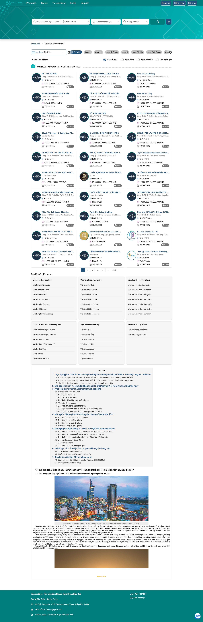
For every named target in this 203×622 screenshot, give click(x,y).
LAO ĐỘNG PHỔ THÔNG (51, 113)
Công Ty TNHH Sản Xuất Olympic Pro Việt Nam (106, 96)
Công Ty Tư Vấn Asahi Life (52, 96)
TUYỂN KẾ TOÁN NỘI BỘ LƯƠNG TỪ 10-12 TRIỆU (153, 192)
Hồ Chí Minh (75, 52)
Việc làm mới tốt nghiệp (41, 285)
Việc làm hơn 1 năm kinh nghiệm (139, 290)
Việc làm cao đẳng (87, 335)
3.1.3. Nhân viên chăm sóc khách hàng (72, 400)
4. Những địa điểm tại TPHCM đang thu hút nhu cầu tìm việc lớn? (82, 414)
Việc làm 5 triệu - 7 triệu (88, 299)
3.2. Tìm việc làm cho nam (65, 403)
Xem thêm (101, 576)
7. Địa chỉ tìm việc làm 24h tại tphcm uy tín (72, 457)
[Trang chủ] (14, 3)
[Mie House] (84, 255)
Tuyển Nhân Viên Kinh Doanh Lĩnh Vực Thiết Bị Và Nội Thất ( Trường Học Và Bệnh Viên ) (153, 153)
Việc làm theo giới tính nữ (137, 335)
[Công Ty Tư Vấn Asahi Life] (36, 97)
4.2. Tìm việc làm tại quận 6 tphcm (68, 420)
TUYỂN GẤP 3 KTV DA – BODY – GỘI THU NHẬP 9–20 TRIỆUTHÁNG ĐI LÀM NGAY (58, 173)
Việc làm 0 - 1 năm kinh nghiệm (139, 285)
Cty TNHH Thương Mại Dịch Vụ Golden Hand (106, 235)
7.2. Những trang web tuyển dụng (68, 463)
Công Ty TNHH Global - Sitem (149, 215)
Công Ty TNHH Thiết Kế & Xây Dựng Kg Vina (153, 195)
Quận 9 (125, 52)
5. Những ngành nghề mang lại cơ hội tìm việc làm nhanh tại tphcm (83, 428)
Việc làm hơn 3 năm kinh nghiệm (139, 309)
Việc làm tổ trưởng (39, 309)
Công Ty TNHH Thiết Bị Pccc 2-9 (103, 156)
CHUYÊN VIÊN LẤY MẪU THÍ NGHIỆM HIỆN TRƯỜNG (153, 133)
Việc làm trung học (87, 344)
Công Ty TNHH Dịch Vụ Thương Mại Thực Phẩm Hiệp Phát (58, 254)
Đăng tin (166, 3)
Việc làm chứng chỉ (87, 349)
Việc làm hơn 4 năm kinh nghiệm (139, 314)
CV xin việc (31, 3)
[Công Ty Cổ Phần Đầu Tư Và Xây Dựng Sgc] (131, 137)
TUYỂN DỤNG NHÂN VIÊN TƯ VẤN (56, 94)
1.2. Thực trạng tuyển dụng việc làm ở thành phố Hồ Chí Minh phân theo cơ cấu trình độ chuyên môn (94, 380)
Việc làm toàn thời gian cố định (44, 330)
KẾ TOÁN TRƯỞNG (49, 74)
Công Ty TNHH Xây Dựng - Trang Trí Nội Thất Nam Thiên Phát (106, 77)
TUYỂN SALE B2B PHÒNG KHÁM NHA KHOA (153, 173)
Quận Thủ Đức (112, 52)
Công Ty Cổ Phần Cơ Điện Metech (150, 96)
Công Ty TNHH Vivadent (146, 175)
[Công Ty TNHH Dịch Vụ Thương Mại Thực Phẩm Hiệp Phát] (36, 255)
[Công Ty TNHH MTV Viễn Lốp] (84, 117)
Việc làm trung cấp (87, 354)
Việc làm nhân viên (39, 295)
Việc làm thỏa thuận (87, 285)
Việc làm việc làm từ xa (41, 359)
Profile (73, 3)
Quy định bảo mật (137, 598)
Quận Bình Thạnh (154, 52)
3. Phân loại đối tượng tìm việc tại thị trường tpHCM (76, 389)
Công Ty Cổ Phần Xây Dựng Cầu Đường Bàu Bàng (153, 116)
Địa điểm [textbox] (47, 52)
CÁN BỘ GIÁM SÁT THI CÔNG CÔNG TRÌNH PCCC (106, 153)
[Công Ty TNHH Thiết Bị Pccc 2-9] (84, 156)
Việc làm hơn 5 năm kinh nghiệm (139, 299)
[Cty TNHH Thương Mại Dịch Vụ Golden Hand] (84, 235)
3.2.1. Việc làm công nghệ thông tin (71, 406)
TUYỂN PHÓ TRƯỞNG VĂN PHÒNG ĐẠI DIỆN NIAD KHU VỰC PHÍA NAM (58, 192)
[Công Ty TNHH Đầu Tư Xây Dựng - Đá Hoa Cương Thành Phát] (131, 235)
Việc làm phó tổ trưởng (41, 304)
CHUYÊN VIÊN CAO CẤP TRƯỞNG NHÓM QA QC (58, 153)
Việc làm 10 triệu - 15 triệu (89, 309)
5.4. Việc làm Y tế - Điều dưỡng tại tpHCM (71, 446)
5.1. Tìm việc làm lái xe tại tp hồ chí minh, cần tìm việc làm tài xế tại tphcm (84, 431)
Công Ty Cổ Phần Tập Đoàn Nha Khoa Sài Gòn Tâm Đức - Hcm (106, 215)
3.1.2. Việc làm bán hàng (66, 397)
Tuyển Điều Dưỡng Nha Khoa (101, 212)
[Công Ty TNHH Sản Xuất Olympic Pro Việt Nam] (84, 97)
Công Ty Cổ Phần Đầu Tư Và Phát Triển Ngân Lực (58, 195)
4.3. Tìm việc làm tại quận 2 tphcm (68, 423)
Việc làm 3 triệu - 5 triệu (88, 295)
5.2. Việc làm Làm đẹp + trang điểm (69, 440)
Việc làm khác (38, 354)
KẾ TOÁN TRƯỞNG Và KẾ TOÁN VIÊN (104, 94)
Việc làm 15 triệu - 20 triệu (89, 314)
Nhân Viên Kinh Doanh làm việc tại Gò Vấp (106, 232)
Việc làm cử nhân (86, 359)
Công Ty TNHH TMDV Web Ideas (150, 254)
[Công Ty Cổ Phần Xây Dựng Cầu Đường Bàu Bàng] (131, 117)
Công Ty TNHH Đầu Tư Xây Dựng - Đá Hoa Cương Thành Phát (153, 235)
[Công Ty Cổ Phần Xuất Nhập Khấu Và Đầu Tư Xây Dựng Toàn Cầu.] (131, 77)
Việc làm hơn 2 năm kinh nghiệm (139, 295)
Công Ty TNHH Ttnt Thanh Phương (151, 156)
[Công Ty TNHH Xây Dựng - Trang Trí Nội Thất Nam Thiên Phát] (84, 77)
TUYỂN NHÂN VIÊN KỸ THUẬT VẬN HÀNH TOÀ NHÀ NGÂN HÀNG (58, 232)
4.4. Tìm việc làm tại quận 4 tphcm (68, 426)
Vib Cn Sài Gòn (48, 136)
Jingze (92, 175)
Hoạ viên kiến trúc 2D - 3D (147, 232)
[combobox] (75, 21)
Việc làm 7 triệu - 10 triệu (89, 304)
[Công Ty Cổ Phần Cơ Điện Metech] (131, 97)
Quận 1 (88, 52)
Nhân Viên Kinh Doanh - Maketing (55, 212)
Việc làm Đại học (86, 330)
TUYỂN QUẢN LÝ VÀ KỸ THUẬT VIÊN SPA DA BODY (106, 192)
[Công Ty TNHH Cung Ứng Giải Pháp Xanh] (36, 117)
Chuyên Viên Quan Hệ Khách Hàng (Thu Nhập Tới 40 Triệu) (58, 133)
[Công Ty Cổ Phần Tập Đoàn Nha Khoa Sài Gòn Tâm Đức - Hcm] (84, 216)
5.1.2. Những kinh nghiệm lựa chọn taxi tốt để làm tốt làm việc (82, 437)
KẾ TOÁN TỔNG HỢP (98, 113)
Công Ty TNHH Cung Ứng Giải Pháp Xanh (58, 116)
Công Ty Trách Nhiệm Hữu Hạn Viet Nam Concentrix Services (106, 136)
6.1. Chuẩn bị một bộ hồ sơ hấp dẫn (68, 451)
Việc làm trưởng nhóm (41, 299)
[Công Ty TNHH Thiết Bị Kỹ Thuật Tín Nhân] (36, 216)
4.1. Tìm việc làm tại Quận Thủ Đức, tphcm (71, 417)
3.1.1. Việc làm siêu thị (65, 394)
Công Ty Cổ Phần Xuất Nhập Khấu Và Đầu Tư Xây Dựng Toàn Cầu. (153, 77)
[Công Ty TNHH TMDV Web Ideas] (131, 255)
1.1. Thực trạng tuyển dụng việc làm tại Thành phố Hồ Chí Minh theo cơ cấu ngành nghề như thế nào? (94, 377)
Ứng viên (85, 3)
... (107, 270)
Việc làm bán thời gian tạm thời (44, 344)
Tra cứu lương (58, 3)
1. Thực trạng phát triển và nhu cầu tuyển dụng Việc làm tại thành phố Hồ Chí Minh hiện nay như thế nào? (101, 374)
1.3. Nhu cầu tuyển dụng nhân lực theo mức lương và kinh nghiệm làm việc (84, 383)
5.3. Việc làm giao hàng (64, 443)
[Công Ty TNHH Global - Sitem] (131, 216)
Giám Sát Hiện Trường (146, 74)
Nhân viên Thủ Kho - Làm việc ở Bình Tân (58, 252)
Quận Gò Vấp (138, 52)
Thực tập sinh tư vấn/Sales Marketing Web (153, 252)
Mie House (94, 254)
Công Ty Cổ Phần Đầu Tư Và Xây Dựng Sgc (153, 136)
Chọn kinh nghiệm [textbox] (103, 21)
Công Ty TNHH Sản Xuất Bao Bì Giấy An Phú (58, 77)
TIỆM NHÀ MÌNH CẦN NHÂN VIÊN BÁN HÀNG (106, 252)
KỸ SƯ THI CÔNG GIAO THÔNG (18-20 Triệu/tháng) (153, 113)
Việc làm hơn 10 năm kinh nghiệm (140, 304)
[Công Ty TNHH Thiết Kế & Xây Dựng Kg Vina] (131, 196)
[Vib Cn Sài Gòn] (36, 137)
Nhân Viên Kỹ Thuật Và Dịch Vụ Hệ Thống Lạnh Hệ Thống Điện (153, 212)
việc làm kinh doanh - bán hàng (129, 537)
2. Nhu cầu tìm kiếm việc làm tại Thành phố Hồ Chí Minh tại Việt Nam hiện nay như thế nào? (95, 386)
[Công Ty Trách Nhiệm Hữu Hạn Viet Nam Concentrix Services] (84, 137)
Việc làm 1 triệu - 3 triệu (88, 290)
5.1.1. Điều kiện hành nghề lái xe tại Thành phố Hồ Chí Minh (81, 434)
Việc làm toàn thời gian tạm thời (44, 335)
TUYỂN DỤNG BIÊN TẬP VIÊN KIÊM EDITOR (106, 173)
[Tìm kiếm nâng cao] (168, 22)
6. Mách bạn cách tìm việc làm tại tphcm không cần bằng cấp (81, 448)
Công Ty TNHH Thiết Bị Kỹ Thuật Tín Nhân (58, 215)
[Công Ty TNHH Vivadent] (131, 176)
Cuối (114, 270)
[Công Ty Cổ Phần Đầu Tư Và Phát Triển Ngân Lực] (36, 196)
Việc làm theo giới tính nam (138, 330)
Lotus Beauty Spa (49, 175)
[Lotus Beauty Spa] (36, 176)
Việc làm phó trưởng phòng (43, 314)
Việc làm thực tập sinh (41, 290)
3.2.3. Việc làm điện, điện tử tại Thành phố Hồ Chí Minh (79, 411)
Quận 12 (98, 52)
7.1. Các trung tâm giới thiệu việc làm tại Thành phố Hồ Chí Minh (80, 460)
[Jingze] (84, 176)
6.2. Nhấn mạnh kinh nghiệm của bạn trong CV (73, 454)
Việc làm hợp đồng (39, 349)
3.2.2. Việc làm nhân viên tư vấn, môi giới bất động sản (79, 409)
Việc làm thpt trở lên (87, 339)
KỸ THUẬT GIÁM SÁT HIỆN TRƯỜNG (104, 74)
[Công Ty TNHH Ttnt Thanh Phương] (131, 156)
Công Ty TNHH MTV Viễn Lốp (101, 116)
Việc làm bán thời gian (41, 339)
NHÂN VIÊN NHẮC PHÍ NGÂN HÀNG (104, 133)
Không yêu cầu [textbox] (133, 21)
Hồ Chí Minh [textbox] (70, 21)
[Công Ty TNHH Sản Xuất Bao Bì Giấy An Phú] (36, 77)
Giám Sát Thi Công (144, 94)
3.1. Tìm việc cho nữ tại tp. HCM (67, 392)
